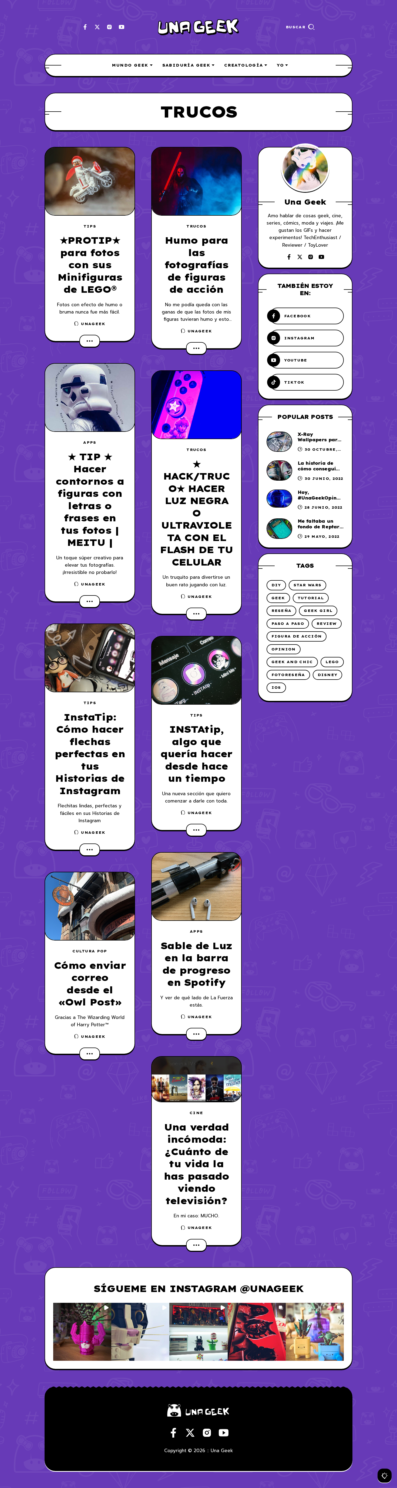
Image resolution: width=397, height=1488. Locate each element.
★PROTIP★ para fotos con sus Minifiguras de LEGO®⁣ (90, 264)
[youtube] (121, 27)
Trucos (196, 226)
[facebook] (85, 27)
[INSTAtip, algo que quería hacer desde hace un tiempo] (196, 670)
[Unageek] (198, 27)
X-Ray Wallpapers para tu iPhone (319, 440)
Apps (89, 442)
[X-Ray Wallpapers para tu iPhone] (279, 442)
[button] (82, 1332)
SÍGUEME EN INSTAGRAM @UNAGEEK (198, 1288)
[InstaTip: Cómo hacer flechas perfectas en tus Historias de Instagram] (90, 658)
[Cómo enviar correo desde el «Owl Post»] (90, 906)
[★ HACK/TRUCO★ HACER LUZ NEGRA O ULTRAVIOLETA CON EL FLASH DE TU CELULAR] (196, 404)
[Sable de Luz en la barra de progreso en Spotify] (196, 886)
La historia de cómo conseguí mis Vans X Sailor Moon (320, 471)
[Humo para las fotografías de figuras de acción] (196, 181)
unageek (93, 324)
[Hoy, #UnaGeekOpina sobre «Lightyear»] (279, 499)
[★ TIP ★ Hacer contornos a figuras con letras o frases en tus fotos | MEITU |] (90, 397)
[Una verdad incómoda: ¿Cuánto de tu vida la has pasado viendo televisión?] (196, 1079)
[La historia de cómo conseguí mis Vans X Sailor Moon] (279, 470)
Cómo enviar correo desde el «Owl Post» (90, 983)
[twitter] (97, 27)
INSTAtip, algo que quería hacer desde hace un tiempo (196, 753)
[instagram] (109, 27)
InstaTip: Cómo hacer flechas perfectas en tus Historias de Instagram (90, 754)
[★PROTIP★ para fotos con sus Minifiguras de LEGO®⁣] (90, 181)
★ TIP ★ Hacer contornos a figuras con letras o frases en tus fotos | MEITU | (90, 500)
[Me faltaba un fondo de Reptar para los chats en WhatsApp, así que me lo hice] (279, 528)
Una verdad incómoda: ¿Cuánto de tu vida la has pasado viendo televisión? (196, 1164)
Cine (196, 1113)
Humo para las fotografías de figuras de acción (196, 264)
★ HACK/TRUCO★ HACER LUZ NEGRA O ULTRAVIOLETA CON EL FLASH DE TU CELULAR (196, 513)
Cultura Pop (89, 951)
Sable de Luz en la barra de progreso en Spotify (196, 964)
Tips (89, 226)
